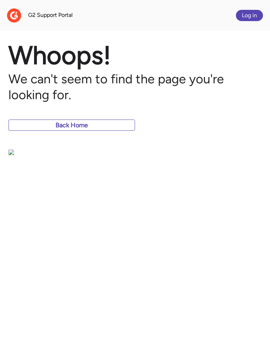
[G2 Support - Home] (14, 15)
